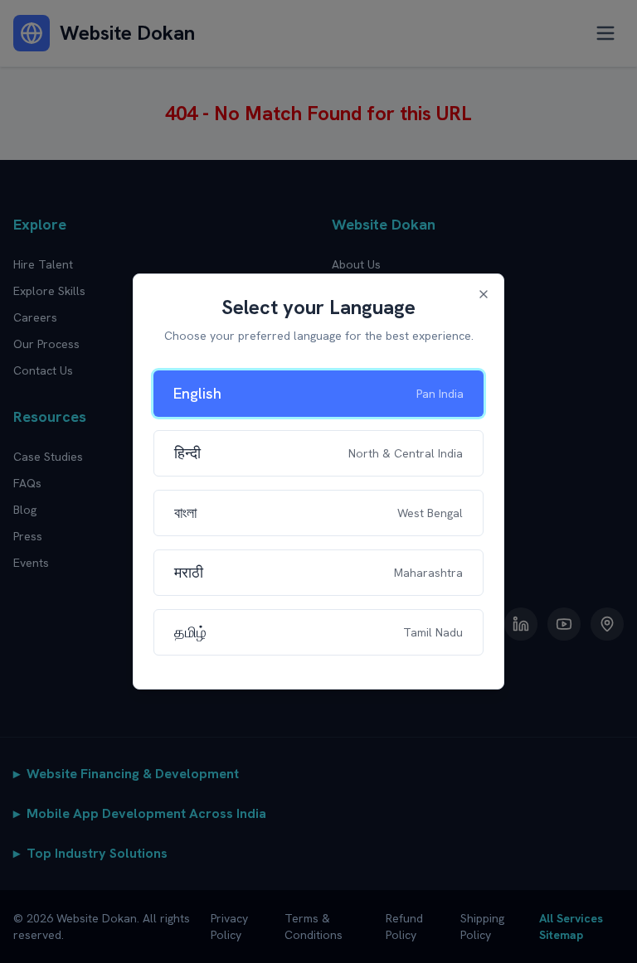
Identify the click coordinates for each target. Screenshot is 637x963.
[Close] (483, 294)
